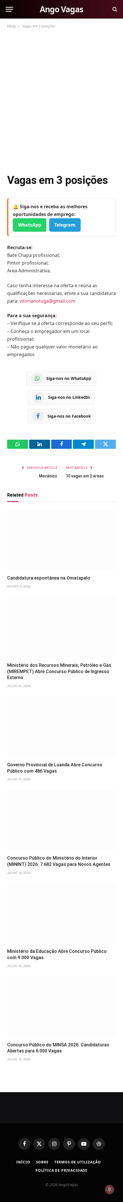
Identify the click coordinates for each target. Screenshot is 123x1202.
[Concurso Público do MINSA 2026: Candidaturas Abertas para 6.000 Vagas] (61, 1006)
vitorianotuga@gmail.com (47, 301)
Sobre (42, 1162)
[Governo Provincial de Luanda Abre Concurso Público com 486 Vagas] (61, 726)
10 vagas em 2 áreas (85, 476)
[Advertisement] (61, 99)
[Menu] (9, 9)
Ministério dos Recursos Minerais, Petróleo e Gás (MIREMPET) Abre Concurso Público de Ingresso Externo (59, 672)
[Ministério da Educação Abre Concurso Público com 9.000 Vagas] (61, 913)
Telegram (65, 225)
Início (11, 26)
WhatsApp (29, 225)
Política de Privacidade (61, 1170)
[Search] (114, 9)
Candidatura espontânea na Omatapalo (48, 578)
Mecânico (48, 476)
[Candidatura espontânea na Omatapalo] (61, 540)
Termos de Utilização (77, 1162)
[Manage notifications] (109, 1189)
